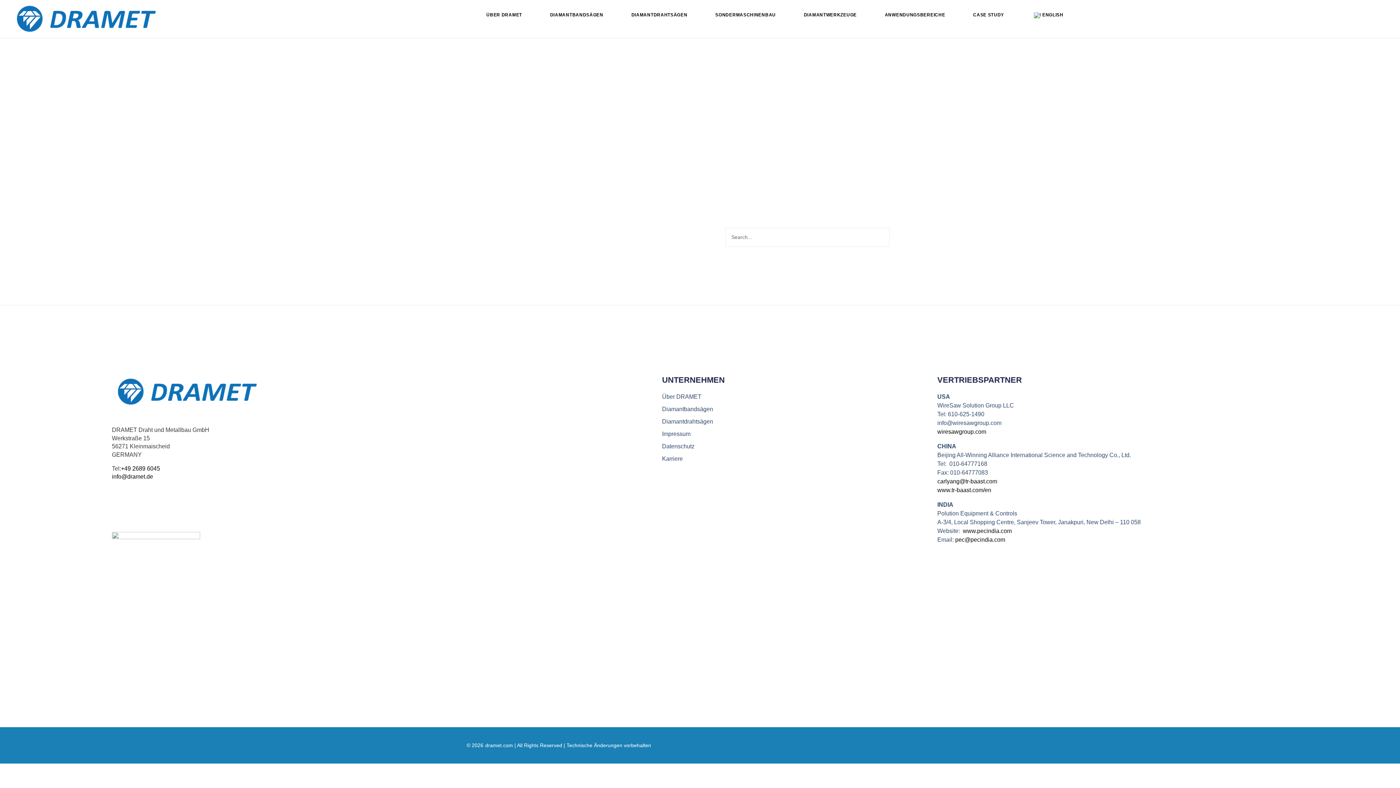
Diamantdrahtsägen (659, 15)
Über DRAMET (504, 15)
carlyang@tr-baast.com (967, 481)
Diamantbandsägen (576, 15)
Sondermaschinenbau (745, 15)
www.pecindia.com (987, 531)
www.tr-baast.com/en (964, 490)
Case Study (988, 15)
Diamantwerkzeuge (830, 15)
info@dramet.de (132, 477)
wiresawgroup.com (961, 432)
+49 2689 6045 (140, 469)
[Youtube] (132, 509)
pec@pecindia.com (980, 540)
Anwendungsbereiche (915, 15)
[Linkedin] (116, 509)
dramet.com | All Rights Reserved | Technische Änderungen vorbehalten (568, 745)
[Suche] (898, 237)
